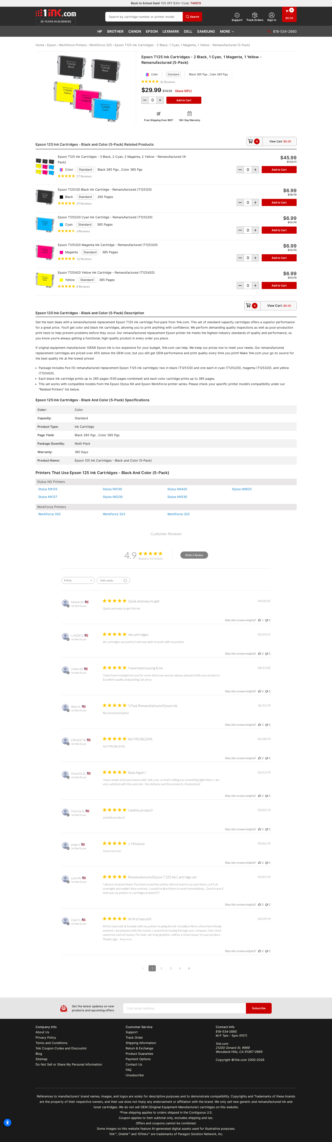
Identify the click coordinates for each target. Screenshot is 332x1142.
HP (99, 31)
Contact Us (134, 1064)
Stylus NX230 (113, 497)
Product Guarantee (139, 1054)
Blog (39, 1054)
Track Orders (254, 20)
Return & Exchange (139, 1048)
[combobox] (78, 580)
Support (237, 20)
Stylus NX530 (177, 497)
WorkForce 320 (49, 514)
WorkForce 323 (114, 514)
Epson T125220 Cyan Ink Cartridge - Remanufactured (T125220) (105, 217)
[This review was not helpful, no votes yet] (266, 620)
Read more (126, 939)
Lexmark (171, 31)
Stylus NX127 (47, 497)
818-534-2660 (226, 1031)
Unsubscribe (135, 1075)
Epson (152, 31)
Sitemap (41, 1059)
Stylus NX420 (177, 489)
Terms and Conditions (51, 1043)
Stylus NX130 (112, 489)
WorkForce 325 (178, 514)
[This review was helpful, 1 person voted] (259, 620)
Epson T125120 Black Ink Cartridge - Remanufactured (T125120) (105, 189)
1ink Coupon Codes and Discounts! (61, 1048)
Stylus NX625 (242, 489)
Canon (134, 31)
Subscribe (259, 1008)
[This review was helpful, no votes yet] (259, 653)
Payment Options (138, 1059)
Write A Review (194, 555)
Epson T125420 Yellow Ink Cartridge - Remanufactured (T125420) (106, 272)
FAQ (128, 1070)
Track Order (134, 1037)
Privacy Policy (46, 1037)
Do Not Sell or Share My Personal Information (69, 1064)
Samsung (206, 31)
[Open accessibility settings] (7, 1122)
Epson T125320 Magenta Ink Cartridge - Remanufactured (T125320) (108, 245)
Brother (115, 31)
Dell (188, 31)
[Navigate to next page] (189, 968)
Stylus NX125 (47, 489)
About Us (42, 1032)
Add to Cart (279, 169)
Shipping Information (141, 1043)
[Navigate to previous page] (143, 968)
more (225, 31)
